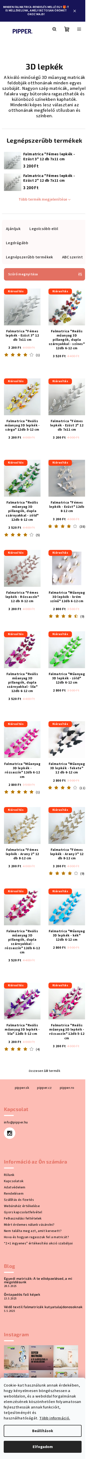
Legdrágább (17, 243)
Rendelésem (13, 1193)
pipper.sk (22, 1087)
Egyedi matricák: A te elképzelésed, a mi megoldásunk (38, 1280)
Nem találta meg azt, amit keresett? (33, 1230)
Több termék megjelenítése (43, 199)
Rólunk (9, 1174)
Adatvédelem (14, 1187)
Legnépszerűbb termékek (29, 257)
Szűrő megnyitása (23, 274)
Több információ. (54, 1418)
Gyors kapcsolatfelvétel (23, 1212)
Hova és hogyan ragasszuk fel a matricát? (36, 1237)
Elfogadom (43, 1447)
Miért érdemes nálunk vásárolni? (29, 1224)
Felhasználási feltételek (23, 1218)
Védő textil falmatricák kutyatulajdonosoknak (43, 1307)
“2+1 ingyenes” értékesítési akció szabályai (38, 1243)
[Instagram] (9, 1133)
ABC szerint (72, 257)
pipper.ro (67, 1087)
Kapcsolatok (13, 1181)
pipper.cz (44, 1087)
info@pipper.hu (16, 1122)
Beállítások (42, 1431)
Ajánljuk (13, 229)
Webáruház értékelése (22, 1206)
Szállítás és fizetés (19, 1199)
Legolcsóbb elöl (43, 229)
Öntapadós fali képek (22, 1294)
